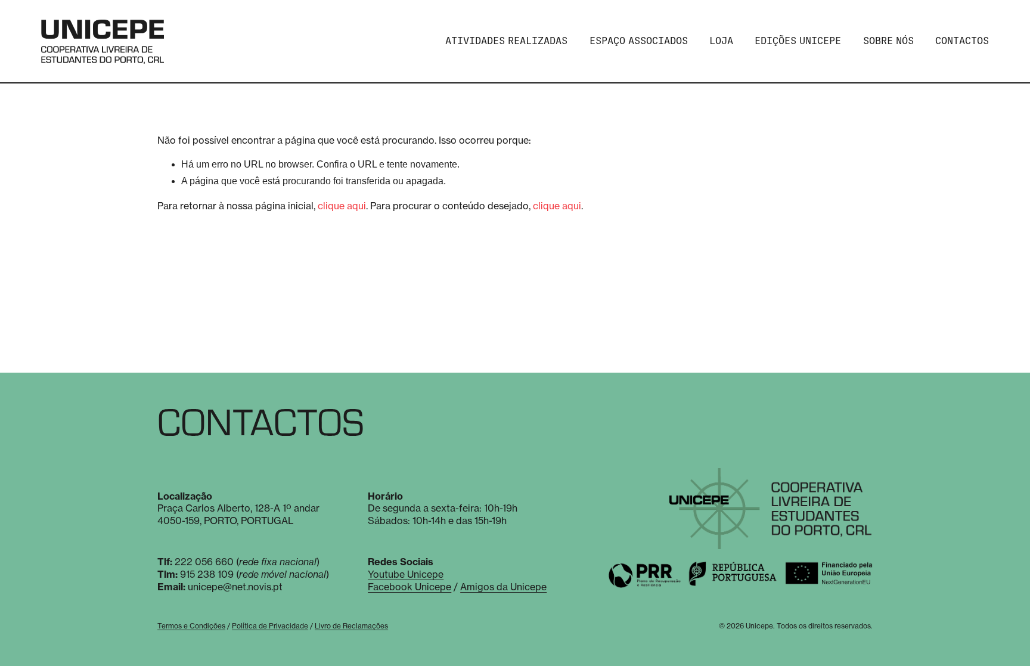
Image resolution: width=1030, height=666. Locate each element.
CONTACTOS (962, 41)
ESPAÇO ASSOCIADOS (639, 41)
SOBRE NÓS (888, 41)
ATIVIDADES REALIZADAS (506, 41)
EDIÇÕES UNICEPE (798, 41)
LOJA (721, 41)
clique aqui (342, 206)
